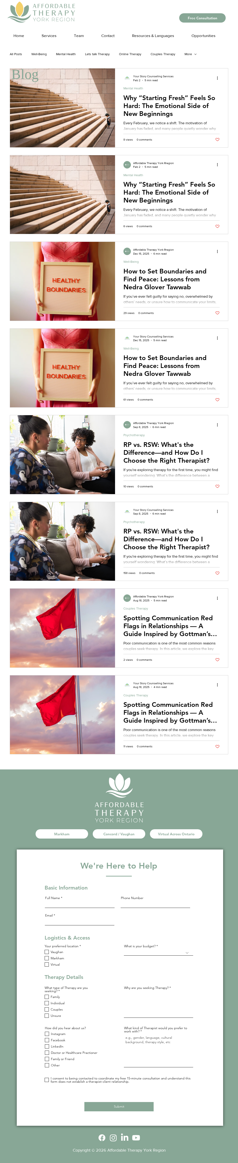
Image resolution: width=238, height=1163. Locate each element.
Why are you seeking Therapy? (146, 987)
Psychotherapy (134, 435)
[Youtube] (136, 1137)
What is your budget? (139, 946)
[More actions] (219, 78)
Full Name (52, 898)
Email (49, 915)
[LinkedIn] (124, 1137)
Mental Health (66, 54)
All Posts (16, 54)
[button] (157, 33)
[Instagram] (113, 1137)
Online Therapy (130, 54)
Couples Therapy (163, 54)
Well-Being (39, 54)
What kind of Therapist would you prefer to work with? (155, 1029)
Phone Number (132, 898)
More (188, 54)
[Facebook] (101, 1137)
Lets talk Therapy (97, 54)
